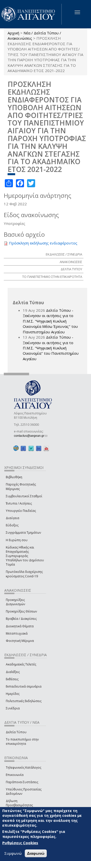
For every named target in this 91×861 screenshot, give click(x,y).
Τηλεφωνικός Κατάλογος (23, 767)
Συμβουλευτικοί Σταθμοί (24, 496)
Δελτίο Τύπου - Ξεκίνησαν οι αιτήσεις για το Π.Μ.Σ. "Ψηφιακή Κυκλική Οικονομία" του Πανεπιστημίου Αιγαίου (51, 348)
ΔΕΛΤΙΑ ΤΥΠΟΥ (71, 269)
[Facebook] (23, 448)
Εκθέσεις (12, 679)
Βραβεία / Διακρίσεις (21, 619)
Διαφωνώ (35, 853)
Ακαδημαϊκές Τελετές (21, 664)
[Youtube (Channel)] (46, 448)
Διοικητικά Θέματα (20, 626)
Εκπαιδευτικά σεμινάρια (23, 686)
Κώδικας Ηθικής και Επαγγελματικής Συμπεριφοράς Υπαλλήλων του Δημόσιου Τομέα (25, 556)
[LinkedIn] (38, 448)
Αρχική (13, 32)
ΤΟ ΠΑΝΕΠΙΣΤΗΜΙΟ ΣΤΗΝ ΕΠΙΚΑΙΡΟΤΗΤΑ (52, 276)
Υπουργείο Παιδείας (21, 511)
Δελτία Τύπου (16, 732)
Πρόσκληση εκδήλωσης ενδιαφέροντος (43, 242)
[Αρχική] (31, 14)
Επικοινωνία (15, 775)
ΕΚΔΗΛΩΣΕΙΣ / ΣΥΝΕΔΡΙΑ (64, 254)
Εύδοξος (12, 525)
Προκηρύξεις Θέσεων (21, 611)
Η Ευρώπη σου (17, 540)
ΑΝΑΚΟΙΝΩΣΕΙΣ (71, 262)
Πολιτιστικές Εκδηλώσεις (23, 701)
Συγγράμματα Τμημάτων (23, 532)
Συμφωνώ (13, 853)
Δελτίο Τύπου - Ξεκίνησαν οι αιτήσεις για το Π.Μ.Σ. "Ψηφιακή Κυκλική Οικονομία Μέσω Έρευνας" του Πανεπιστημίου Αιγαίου (50, 321)
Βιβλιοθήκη (14, 477)
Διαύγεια (12, 518)
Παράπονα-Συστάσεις (22, 782)
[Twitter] (31, 448)
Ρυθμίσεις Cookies (20, 842)
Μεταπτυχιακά (17, 633)
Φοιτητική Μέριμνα (20, 641)
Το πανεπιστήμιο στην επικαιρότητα (22, 741)
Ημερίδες (12, 694)
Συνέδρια (13, 708)
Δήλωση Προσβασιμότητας (19, 803)
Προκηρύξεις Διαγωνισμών (15, 602)
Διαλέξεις (13, 672)
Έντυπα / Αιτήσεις (19, 503)
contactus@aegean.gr (30, 436)
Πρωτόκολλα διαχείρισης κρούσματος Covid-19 (24, 574)
